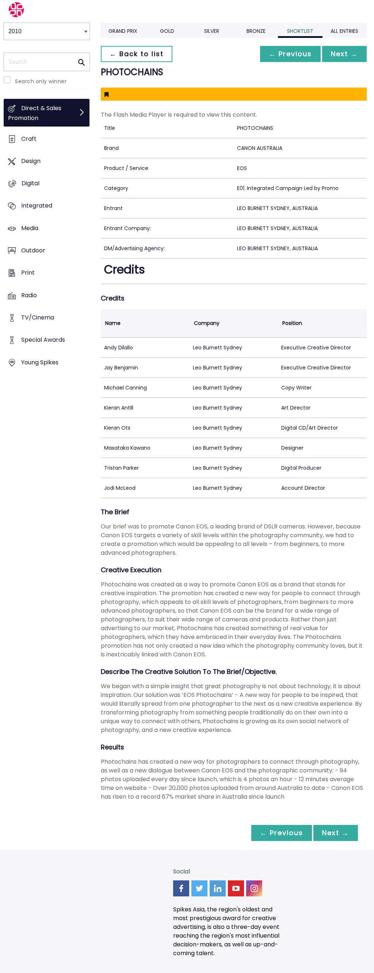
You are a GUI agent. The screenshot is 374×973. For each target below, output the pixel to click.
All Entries (344, 31)
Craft (29, 139)
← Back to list (137, 53)
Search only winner (40, 81)
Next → (344, 53)
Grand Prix (122, 31)
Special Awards (43, 340)
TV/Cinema (37, 318)
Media (29, 228)
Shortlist (300, 31)
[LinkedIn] (218, 888)
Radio (29, 295)
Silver (211, 31)
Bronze (256, 31)
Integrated (36, 206)
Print (28, 273)
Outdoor (33, 251)
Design (31, 161)
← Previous (290, 53)
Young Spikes (39, 362)
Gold (167, 31)
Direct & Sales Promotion (34, 113)
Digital (30, 183)
